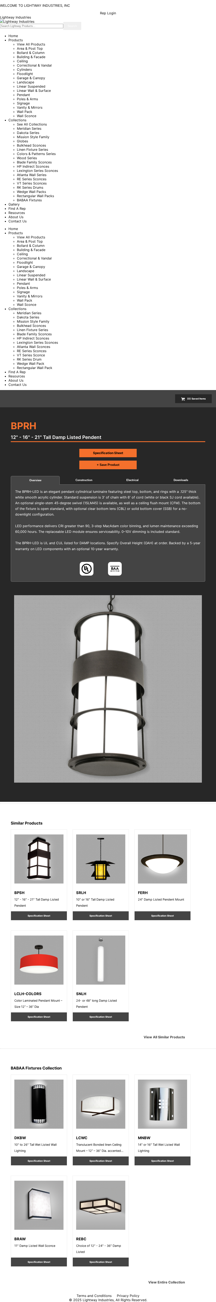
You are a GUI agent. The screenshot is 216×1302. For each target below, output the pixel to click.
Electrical (132, 480)
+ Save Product (108, 465)
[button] (108, 689)
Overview (35, 480)
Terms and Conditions (94, 1296)
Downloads (181, 480)
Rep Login (108, 13)
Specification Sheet (108, 453)
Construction (84, 480)
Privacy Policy (128, 1296)
